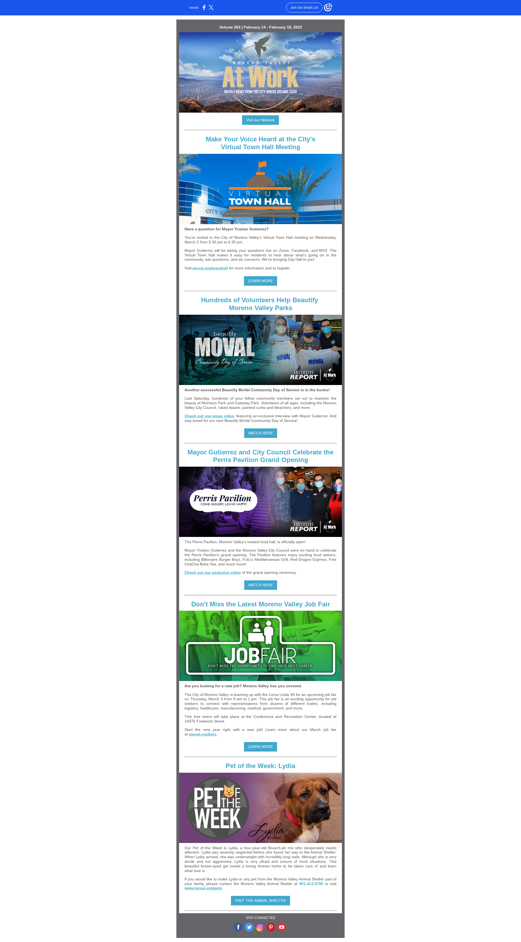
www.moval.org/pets (203, 888)
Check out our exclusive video (213, 572)
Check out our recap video (209, 416)
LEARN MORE (260, 281)
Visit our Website (260, 120)
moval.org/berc (203, 734)
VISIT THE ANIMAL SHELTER (260, 900)
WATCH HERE (260, 433)
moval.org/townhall (210, 268)
